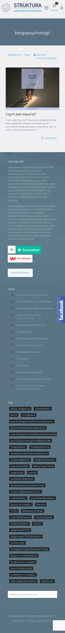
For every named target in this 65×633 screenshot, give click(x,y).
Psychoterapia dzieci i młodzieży (34, 308)
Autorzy (40, 54)
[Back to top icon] (32, 612)
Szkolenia (22, 358)
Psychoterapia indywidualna (32, 294)
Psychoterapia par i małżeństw (33, 301)
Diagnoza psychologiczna (31, 325)
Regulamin (20, 621)
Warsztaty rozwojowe (28, 352)
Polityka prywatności (40, 621)
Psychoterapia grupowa (29, 345)
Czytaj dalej (50, 138)
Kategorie (14, 54)
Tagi (26, 54)
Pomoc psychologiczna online (33, 378)
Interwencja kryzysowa (29, 372)
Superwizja (22, 365)
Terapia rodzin (24, 331)
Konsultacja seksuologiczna (31, 338)
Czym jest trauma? (21, 114)
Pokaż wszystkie (47, 58)
